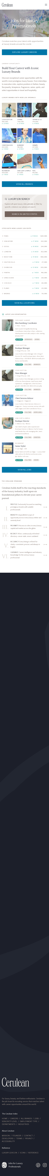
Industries (23, 1124)
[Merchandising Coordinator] (24, 330)
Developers (7, 1138)
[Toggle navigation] (46, 4)
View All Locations (24, 303)
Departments (8, 1124)
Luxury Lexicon (9, 1153)
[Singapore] (24, 241)
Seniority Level (9, 1121)
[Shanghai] (24, 267)
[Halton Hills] (24, 262)
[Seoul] (24, 246)
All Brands (26, 1118)
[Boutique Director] (24, 428)
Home (4, 1118)
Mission (6, 1136)
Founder (16, 1136)
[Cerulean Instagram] (44, 1165)
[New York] (24, 257)
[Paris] (24, 236)
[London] (24, 251)
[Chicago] (24, 283)
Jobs (37, 1118)
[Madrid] (24, 293)
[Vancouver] (24, 278)
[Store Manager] (24, 381)
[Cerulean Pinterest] (38, 1165)
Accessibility (8, 1141)
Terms (19, 1138)
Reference (33, 1153)
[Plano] (24, 288)
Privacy (29, 1138)
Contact (28, 1136)
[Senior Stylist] (24, 452)
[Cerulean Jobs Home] (7, 4)
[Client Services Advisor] (24, 405)
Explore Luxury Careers (24, 52)
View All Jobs (24, 470)
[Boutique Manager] (24, 356)
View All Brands (24, 184)
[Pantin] (24, 272)
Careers (14, 1118)
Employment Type (28, 1121)
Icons (23, 1153)
